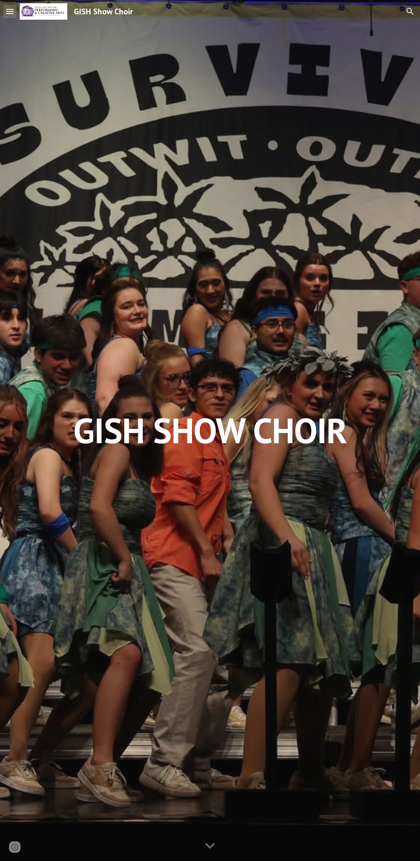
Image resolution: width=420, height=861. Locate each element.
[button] (10, 11)
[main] (210, 430)
